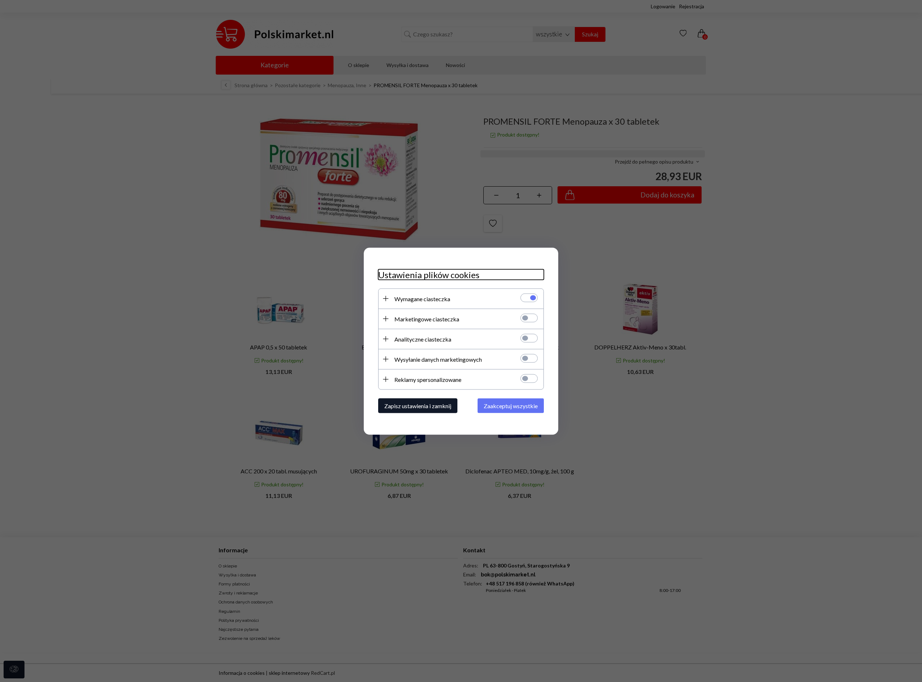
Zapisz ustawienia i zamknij (417, 405)
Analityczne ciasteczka (422, 338)
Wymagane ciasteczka (422, 298)
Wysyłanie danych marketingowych (438, 359)
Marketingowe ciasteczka (426, 318)
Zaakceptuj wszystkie (511, 405)
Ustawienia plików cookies (428, 274)
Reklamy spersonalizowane (427, 379)
